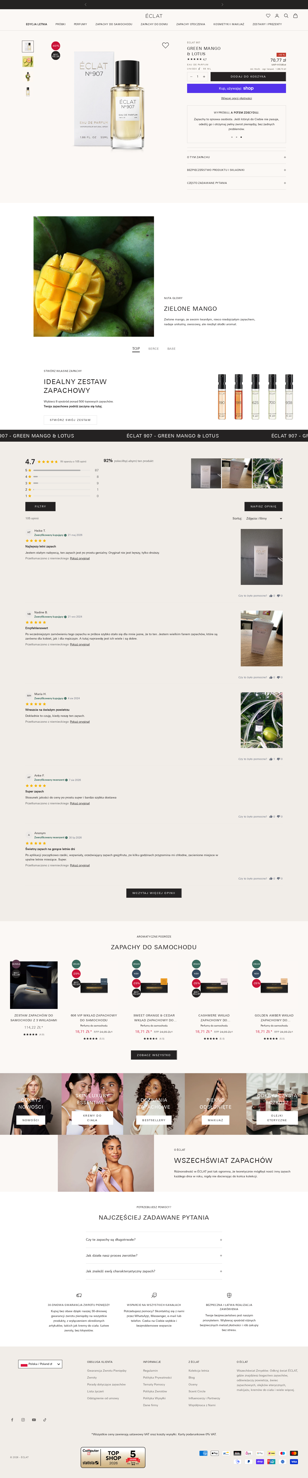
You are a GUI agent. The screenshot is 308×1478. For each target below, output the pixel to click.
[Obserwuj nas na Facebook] (12, 1420)
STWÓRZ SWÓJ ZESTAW (70, 420)
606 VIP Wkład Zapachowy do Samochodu (94, 1018)
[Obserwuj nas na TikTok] (45, 1420)
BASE (171, 348)
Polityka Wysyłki (154, 1398)
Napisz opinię (264, 506)
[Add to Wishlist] (165, 45)
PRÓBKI (60, 24)
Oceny (193, 1384)
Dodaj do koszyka (248, 76)
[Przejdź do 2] (28, 61)
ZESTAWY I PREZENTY (267, 24)
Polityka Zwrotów (155, 1391)
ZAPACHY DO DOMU (154, 24)
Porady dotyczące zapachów (106, 1384)
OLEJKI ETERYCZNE (277, 1118)
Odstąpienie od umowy (103, 1398)
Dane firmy (150, 1405)
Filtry (40, 506)
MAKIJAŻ (215, 1120)
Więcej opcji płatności (236, 98)
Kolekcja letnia (199, 1370)
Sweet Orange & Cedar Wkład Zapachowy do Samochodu (154, 1018)
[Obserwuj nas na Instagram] (23, 1420)
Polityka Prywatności (157, 1377)
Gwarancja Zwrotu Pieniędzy (106, 1370)
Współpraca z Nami (202, 1405)
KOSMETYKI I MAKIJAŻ (229, 24)
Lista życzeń (95, 1391)
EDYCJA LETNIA (36, 24)
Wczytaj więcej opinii (153, 893)
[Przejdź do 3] (28, 77)
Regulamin (150, 1370)
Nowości (30, 1120)
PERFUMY (80, 24)
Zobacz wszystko (154, 1055)
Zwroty (92, 1377)
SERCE (153, 348)
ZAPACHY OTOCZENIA (190, 24)
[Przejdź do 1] (28, 46)
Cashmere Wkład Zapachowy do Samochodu (214, 1018)
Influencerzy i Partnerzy (204, 1398)
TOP (136, 349)
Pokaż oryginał (80, 558)
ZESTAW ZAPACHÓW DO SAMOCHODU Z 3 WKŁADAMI (33, 1018)
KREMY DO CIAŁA (92, 1118)
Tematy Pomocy (154, 1384)
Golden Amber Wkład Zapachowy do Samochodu (274, 1018)
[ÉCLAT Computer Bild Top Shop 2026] (113, 1457)
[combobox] (40, 1364)
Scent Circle (197, 1391)
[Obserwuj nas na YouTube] (34, 1420)
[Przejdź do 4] (28, 92)
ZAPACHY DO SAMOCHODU (114, 24)
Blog (192, 1377)
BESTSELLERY (154, 1120)
